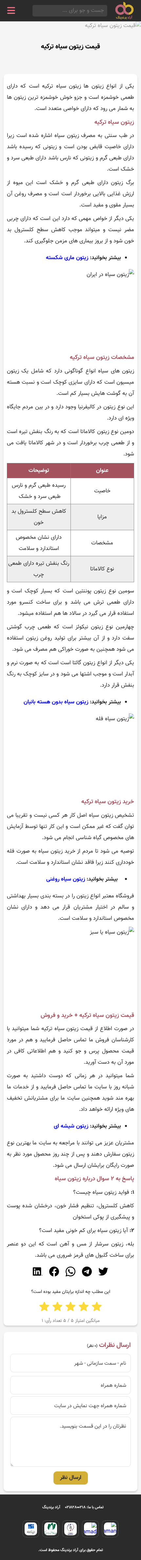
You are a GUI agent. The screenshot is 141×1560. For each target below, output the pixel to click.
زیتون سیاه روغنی (65, 879)
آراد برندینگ (51, 1507)
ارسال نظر (70, 1477)
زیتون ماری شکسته (67, 258)
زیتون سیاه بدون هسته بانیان (56, 702)
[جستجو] (34, 10)
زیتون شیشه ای (71, 1126)
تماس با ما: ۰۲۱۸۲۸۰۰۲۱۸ (84, 1507)
